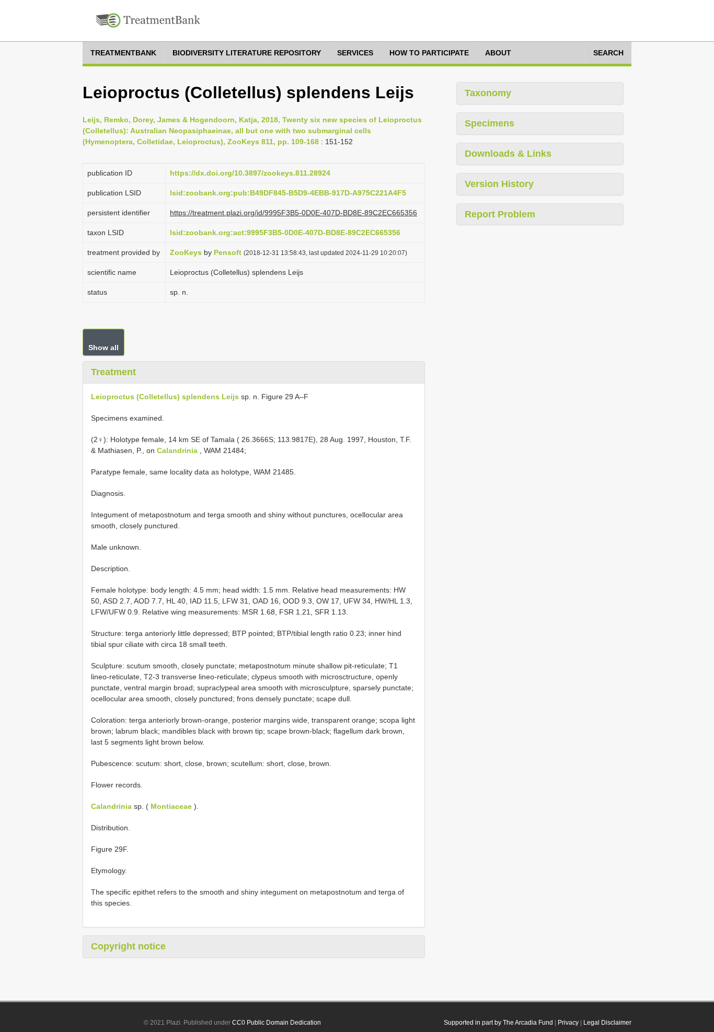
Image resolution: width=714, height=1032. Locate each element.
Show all (103, 347)
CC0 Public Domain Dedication (276, 1022)
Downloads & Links (508, 153)
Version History (499, 184)
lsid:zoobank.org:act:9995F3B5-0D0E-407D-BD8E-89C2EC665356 (285, 232)
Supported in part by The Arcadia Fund (498, 1022)
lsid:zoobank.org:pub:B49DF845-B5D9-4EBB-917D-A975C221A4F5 (288, 193)
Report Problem (500, 214)
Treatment (113, 372)
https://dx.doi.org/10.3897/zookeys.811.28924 (250, 173)
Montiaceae (171, 806)
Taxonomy (488, 93)
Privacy (568, 1022)
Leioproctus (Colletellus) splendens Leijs (165, 396)
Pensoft (227, 252)
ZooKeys (186, 252)
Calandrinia (177, 450)
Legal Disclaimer (607, 1022)
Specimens (489, 123)
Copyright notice (128, 946)
